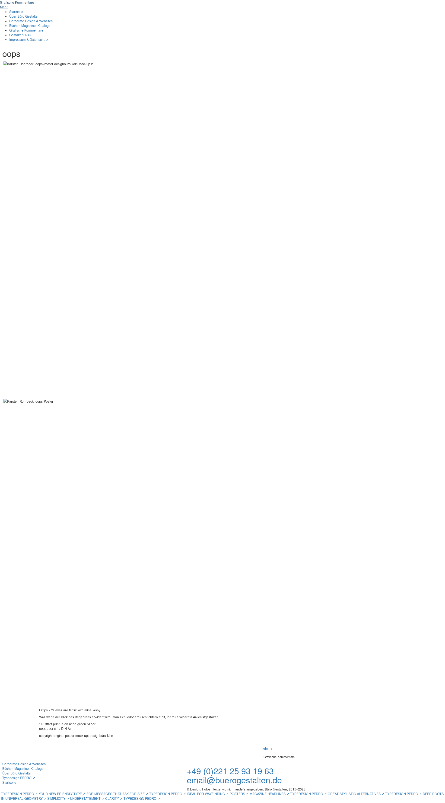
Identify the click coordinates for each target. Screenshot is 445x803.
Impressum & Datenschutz (28, 39)
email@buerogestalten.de (234, 780)
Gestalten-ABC (20, 34)
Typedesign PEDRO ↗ (18, 777)
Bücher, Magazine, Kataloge (30, 25)
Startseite (16, 11)
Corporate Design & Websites (31, 21)
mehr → (266, 748)
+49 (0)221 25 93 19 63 (230, 771)
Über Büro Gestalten (24, 16)
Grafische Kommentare (26, 30)
